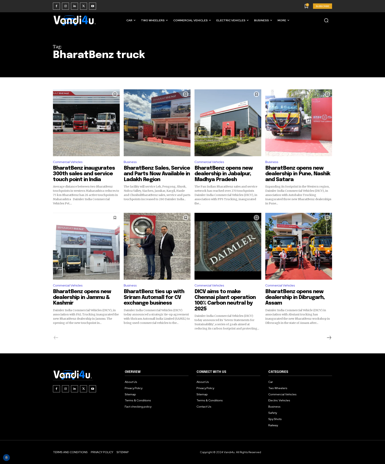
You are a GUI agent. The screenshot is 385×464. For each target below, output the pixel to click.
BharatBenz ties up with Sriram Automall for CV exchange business (154, 297)
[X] (83, 6)
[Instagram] (65, 6)
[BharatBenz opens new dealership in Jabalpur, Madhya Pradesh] (228, 122)
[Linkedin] (74, 6)
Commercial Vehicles (68, 162)
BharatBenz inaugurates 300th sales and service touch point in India (84, 173)
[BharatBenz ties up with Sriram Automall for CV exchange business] (157, 246)
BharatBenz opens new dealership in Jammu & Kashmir (82, 297)
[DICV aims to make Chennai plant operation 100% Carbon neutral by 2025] (228, 246)
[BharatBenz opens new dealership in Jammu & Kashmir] (86, 246)
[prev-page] (56, 338)
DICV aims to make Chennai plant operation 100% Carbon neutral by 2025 (225, 300)
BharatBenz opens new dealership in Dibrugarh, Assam (295, 297)
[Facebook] (56, 6)
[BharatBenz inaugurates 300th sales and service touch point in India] (86, 122)
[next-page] (329, 338)
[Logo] (75, 20)
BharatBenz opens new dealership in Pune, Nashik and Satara (297, 173)
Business (130, 162)
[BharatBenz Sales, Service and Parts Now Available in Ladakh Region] (157, 122)
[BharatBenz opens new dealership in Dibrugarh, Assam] (298, 246)
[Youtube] (92, 6)
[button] (326, 20)
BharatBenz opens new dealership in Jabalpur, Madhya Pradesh (224, 173)
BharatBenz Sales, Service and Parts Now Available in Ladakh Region (157, 173)
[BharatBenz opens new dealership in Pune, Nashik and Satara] (298, 122)
